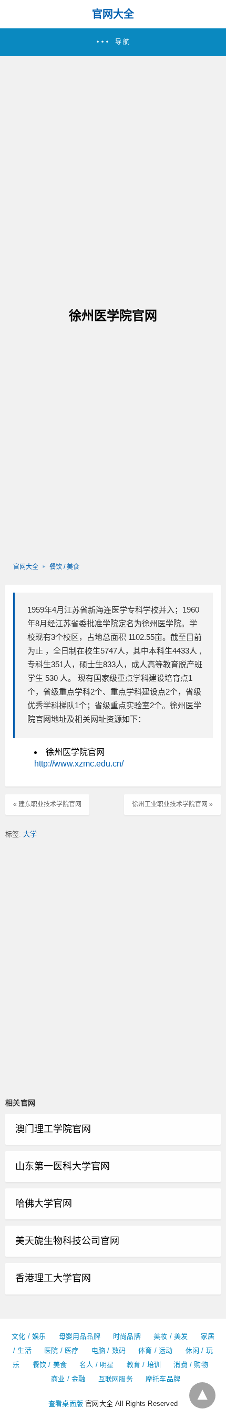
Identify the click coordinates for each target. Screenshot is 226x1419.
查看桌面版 (65, 1403)
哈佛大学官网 (43, 1203)
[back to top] (202, 1395)
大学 (30, 834)
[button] (113, 42)
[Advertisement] (113, 174)
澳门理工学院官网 (53, 1129)
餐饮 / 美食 (64, 567)
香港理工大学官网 (53, 1278)
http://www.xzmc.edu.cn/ (79, 763)
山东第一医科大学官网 (62, 1166)
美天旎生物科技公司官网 (67, 1241)
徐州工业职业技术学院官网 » (172, 804)
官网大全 (113, 14)
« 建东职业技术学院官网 (47, 804)
